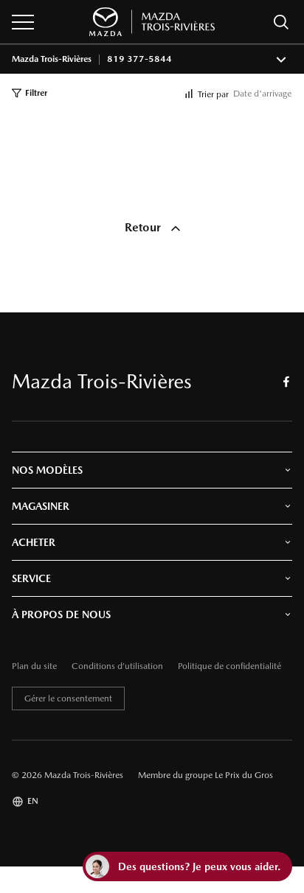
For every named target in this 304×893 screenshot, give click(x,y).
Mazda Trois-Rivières (51, 59)
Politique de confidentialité (229, 666)
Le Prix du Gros (244, 775)
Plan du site (34, 666)
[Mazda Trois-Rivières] (152, 21)
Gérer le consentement (68, 698)
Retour (144, 227)
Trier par (213, 94)
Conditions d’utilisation (117, 666)
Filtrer (36, 93)
